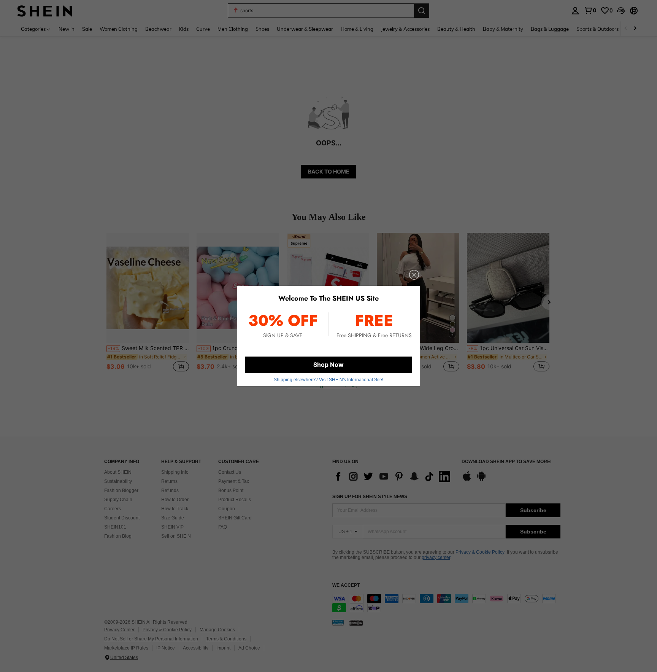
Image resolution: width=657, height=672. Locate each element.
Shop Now (328, 364)
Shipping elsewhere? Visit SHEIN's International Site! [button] (328, 379)
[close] (414, 274)
